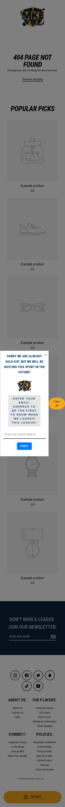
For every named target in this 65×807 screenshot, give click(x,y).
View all (57, 403)
